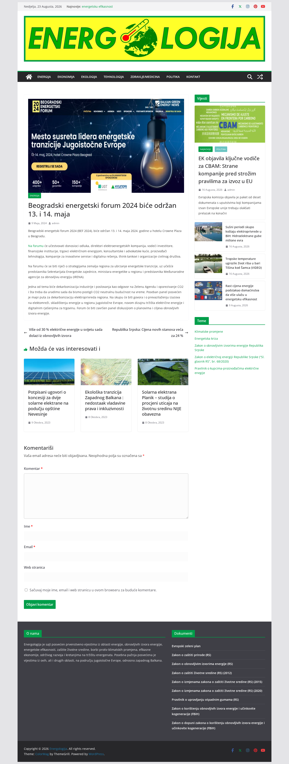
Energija (44, 77)
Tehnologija (114, 77)
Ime (28, 526)
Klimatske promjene (209, 332)
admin (55, 223)
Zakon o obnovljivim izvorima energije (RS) (202, 664)
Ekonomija (66, 77)
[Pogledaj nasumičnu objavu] (260, 77)
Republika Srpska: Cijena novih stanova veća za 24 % (147, 332)
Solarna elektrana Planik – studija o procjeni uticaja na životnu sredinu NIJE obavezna (161, 403)
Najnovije (205, 149)
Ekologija (89, 77)
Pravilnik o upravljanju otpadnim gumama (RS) (205, 700)
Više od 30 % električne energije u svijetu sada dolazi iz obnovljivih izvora (65, 332)
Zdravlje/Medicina (145, 77)
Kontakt (193, 77)
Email (29, 547)
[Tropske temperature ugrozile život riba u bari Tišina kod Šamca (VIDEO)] (208, 266)
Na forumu (36, 246)
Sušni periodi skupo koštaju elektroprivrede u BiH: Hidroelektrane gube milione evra (243, 233)
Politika (173, 77)
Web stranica (34, 567)
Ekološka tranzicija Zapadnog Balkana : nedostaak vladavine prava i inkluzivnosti (105, 400)
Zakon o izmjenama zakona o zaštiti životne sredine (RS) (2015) (217, 682)
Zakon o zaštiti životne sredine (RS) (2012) (202, 673)
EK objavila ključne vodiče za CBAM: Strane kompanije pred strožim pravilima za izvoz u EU (229, 170)
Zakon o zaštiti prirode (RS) (191, 655)
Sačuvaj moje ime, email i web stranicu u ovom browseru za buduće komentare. (93, 590)
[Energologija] (29, 77)
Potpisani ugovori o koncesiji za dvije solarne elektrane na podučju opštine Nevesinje (48, 403)
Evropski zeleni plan (186, 646)
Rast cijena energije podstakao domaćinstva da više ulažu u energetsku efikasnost (242, 292)
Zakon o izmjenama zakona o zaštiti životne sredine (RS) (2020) (217, 691)
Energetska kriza (206, 338)
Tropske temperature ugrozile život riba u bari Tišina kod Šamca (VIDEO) (244, 263)
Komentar (33, 468)
